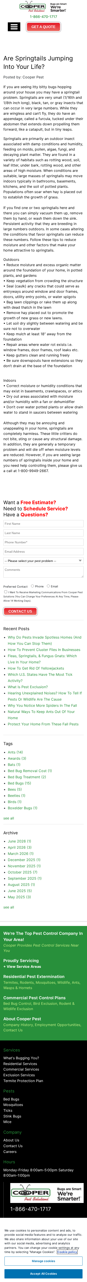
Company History (18, 1025)
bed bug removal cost (30, 771)
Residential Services (20, 1063)
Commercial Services (21, 1069)
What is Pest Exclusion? (28, 687)
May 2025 (19, 897)
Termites (10, 982)
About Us (11, 1140)
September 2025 (25, 878)
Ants (15, 752)
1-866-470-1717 (30, 1209)
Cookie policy (67, 1252)
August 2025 (21, 884)
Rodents (27, 982)
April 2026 (20, 847)
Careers (10, 1151)
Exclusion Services (19, 1075)
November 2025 (24, 866)
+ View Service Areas (22, 966)
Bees (15, 789)
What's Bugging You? (21, 1058)
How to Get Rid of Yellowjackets (36, 668)
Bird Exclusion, (45, 1003)
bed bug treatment (27, 777)
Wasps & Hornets (18, 988)
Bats (14, 764)
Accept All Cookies (43, 1273)
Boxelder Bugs (22, 808)
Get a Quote (43, 27)
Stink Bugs (12, 1116)
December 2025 (24, 860)
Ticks (7, 1110)
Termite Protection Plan (23, 1081)
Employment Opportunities (57, 1025)
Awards (17, 758)
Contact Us (13, 1030)
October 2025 (22, 872)
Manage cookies (43, 1261)
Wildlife (63, 982)
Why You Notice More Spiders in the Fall (42, 705)
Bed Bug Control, (17, 1003)
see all (8, 818)
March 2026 (21, 853)
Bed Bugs (19, 783)
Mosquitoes (45, 982)
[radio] (37, 586)
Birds (15, 802)
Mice (7, 1121)
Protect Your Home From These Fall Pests (43, 724)
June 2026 (19, 841)
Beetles (16, 795)
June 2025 (20, 891)
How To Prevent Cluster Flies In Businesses (44, 649)
